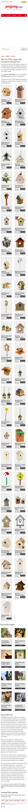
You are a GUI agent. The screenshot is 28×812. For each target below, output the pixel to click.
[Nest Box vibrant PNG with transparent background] (20, 521)
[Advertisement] (14, 31)
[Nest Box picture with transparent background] (6, 392)
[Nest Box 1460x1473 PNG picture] (20, 328)
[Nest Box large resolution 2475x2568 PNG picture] (6, 178)
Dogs (9, 796)
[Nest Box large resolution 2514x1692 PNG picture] (6, 285)
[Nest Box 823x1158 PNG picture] (20, 435)
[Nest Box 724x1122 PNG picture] (20, 91)
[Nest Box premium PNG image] (20, 371)
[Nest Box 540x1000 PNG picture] (6, 457)
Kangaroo (3, 796)
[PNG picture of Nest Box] (6, 521)
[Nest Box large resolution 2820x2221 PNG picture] (20, 393)
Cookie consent (17, 800)
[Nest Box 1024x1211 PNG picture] (6, 242)
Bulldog (2, 795)
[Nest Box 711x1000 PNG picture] (20, 457)
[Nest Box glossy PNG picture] (20, 478)
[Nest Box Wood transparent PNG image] (6, 199)
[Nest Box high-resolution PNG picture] (6, 543)
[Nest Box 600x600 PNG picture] (6, 221)
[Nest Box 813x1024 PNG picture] (20, 263)
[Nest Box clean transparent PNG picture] (20, 414)
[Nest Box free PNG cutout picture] (20, 543)
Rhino (6, 795)
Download (9, 103)
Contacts (22, 800)
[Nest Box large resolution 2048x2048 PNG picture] (20, 307)
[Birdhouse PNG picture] (6, 156)
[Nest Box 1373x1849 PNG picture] (20, 156)
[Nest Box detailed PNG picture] (6, 586)
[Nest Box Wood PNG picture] (20, 199)
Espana (10, 1)
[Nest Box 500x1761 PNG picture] (6, 306)
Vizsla (20, 795)
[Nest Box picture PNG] (20, 500)
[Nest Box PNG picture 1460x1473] (20, 242)
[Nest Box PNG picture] (6, 607)
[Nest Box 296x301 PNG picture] (20, 285)
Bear (7, 796)
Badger (23, 795)
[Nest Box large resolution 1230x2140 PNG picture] (20, 134)
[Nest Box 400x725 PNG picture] (6, 349)
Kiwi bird (10, 795)
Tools (19, 15)
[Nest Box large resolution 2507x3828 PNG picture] (6, 435)
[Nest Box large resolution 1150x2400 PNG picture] (6, 478)
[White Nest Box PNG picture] (6, 134)
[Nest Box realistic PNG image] (6, 564)
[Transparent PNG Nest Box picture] (6, 499)
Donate (8, 15)
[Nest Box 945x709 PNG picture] (6, 328)
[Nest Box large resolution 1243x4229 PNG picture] (6, 414)
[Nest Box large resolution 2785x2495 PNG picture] (6, 371)
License (14, 15)
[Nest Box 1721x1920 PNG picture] (6, 113)
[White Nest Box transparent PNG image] (20, 113)
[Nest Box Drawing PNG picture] (20, 221)
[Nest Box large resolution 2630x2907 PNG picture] (20, 349)
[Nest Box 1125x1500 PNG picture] (6, 263)
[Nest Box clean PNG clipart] (20, 564)
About (2, 15)
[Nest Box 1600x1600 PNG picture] (6, 92)
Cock (13, 795)
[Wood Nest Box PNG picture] (20, 177)
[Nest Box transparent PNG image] (20, 585)
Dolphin (16, 795)
